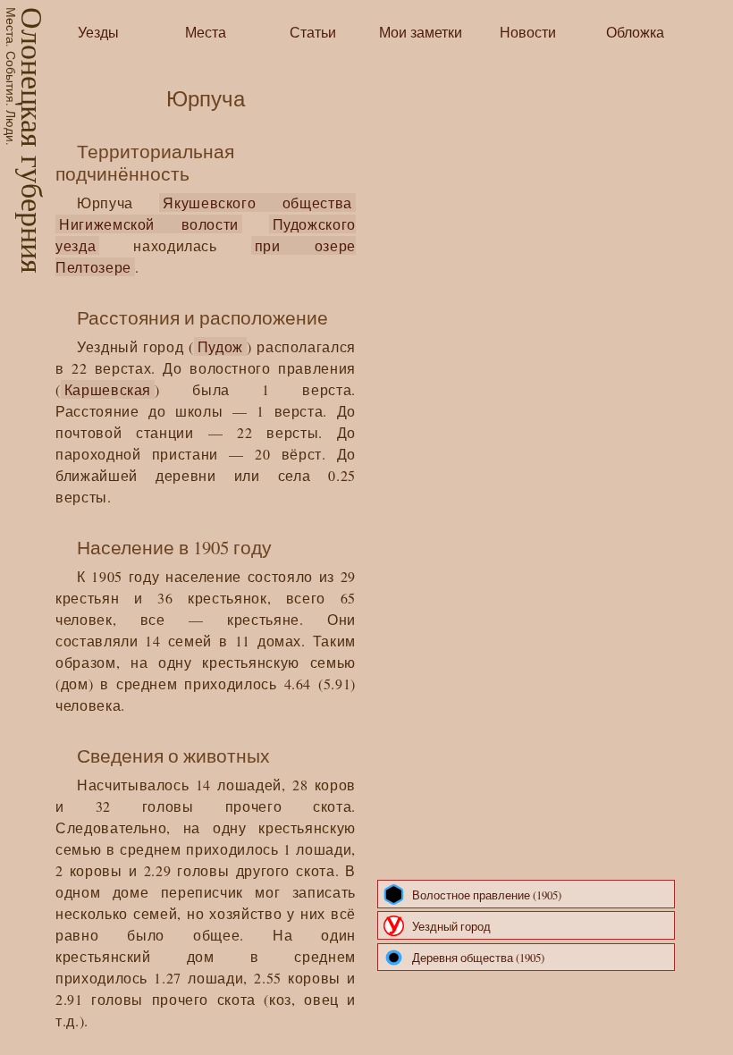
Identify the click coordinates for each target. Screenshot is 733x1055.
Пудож (220, 346)
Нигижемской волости (149, 224)
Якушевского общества (257, 202)
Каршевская (107, 389)
